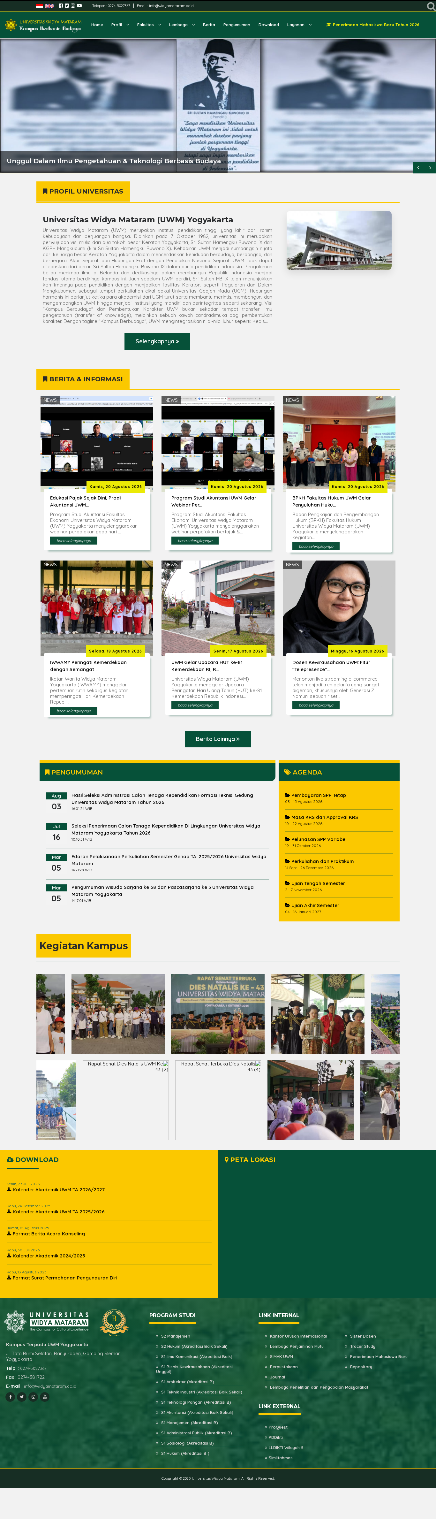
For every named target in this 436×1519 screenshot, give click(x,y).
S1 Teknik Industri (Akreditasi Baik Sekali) (201, 1392)
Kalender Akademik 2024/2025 (49, 1256)
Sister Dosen (362, 1336)
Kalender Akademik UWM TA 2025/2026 (59, 1212)
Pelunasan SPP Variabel (318, 839)
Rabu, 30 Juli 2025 (23, 1250)
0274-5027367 (119, 6)
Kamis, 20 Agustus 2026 (116, 486)
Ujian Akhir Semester (314, 906)
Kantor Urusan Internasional (298, 1336)
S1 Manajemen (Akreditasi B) (189, 1422)
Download (269, 24)
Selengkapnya (156, 341)
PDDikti (276, 1437)
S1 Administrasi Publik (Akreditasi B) (196, 1433)
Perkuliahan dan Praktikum (322, 862)
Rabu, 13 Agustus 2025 (27, 1272)
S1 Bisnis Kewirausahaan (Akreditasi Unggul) (194, 1369)
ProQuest (278, 1427)
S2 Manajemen (175, 1336)
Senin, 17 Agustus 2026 (238, 651)
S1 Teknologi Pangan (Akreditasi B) (195, 1402)
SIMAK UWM (281, 1356)
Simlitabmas (281, 1458)
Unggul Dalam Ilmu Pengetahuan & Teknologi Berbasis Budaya (114, 161)
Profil (117, 24)
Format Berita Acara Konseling (49, 1234)
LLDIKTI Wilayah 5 (286, 1447)
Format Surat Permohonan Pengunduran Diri (65, 1278)
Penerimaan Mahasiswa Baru (378, 1356)
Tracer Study (362, 1346)
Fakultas (146, 24)
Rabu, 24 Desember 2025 (28, 1206)
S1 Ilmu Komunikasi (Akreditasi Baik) (196, 1356)
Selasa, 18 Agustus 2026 (115, 651)
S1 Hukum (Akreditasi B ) (184, 1453)
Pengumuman (236, 24)
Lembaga (179, 24)
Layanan (296, 24)
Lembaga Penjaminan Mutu (296, 1346)
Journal (277, 1377)
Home (97, 24)
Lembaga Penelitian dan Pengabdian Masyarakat (318, 1387)
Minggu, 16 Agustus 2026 (357, 651)
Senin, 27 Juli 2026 (23, 1184)
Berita (209, 24)
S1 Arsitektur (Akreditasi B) (187, 1382)
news (50, 400)
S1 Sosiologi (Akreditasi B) (187, 1443)
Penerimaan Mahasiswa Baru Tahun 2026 (375, 24)
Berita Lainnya (216, 739)
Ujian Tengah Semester (317, 884)
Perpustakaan (283, 1367)
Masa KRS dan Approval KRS (324, 817)
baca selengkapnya (73, 540)
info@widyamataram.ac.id (171, 6)
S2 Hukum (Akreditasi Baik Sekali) (194, 1346)
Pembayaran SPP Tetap (318, 795)
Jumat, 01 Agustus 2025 (28, 1228)
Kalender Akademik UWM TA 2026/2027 (59, 1190)
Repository (360, 1367)
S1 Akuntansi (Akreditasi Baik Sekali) (196, 1412)
